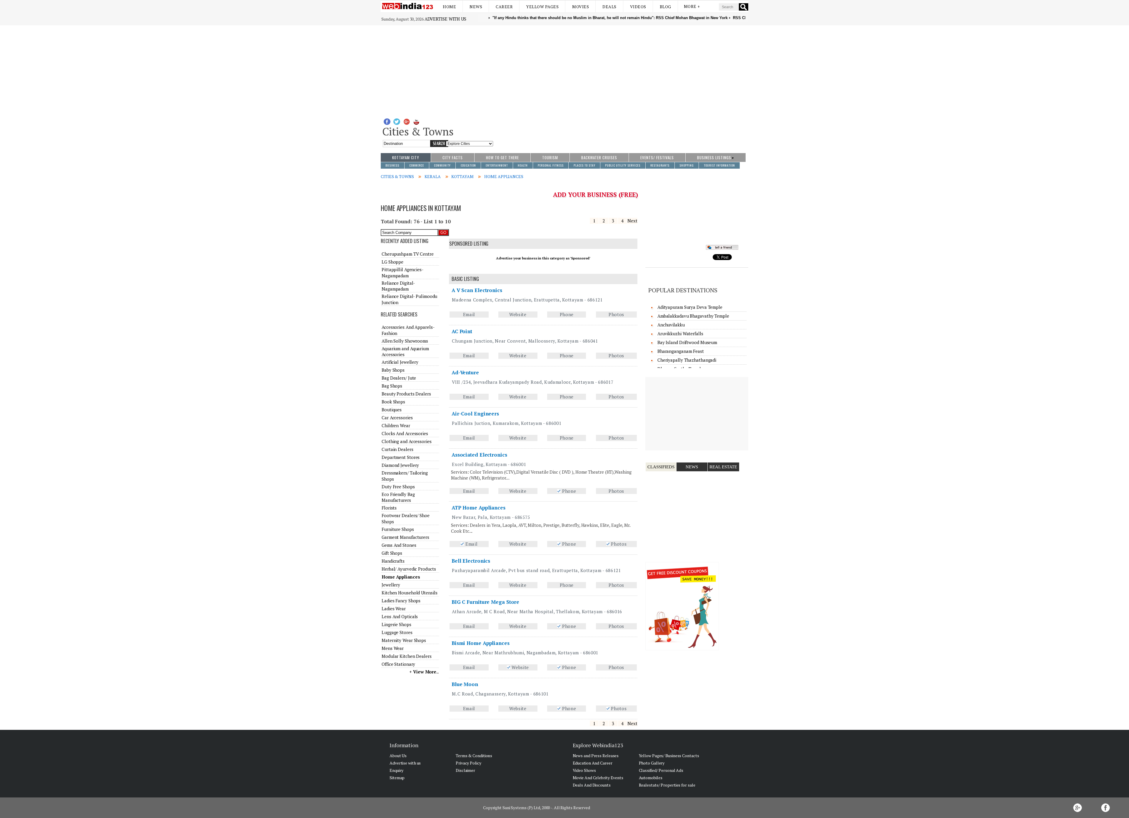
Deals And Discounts (592, 785)
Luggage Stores (397, 632)
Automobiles (650, 777)
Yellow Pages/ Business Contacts (669, 755)
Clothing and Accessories (407, 441)
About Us (398, 755)
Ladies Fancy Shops (401, 601)
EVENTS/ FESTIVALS (657, 157)
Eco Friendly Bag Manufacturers (398, 497)
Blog (665, 6)
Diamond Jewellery (400, 465)
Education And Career (592, 763)
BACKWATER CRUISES (599, 157)
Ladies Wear (394, 608)
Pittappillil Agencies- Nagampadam (402, 272)
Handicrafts (393, 561)
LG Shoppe (392, 262)
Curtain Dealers (397, 449)
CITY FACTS (452, 157)
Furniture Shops (398, 529)
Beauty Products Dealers (406, 394)
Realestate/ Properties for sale (667, 785)
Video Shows (584, 770)
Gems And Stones (399, 545)
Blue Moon (465, 684)
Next (632, 221)
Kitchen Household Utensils (409, 593)
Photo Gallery (652, 763)
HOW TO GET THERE (502, 157)
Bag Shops (392, 386)
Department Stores (401, 457)
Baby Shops (393, 370)
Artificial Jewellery (400, 362)
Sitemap (397, 777)
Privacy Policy (468, 763)
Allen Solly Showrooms (405, 341)
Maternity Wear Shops (404, 640)
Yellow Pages (542, 6)
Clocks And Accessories (405, 433)
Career (504, 6)
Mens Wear (393, 648)
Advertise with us (445, 19)
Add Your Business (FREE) (595, 194)
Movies (580, 6)
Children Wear (396, 425)
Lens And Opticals (400, 616)
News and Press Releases (596, 755)
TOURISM (550, 157)
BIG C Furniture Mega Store (485, 602)
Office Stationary (398, 664)
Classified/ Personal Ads (661, 770)
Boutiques (392, 410)
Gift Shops (392, 553)
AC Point (462, 331)
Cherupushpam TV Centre (408, 254)
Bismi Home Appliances (481, 643)
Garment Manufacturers (405, 537)
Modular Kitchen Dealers (407, 656)
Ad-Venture (465, 372)
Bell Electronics (471, 560)
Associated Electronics (479, 454)
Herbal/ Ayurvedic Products (409, 569)
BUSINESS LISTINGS (714, 157)
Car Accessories (397, 417)
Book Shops (393, 402)
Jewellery (391, 585)
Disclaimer (465, 770)
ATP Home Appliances (478, 507)
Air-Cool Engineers (475, 413)
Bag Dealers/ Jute (399, 378)
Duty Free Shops (398, 487)
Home (449, 6)
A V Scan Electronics (477, 290)
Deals (609, 6)
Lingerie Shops (396, 624)
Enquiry (396, 770)
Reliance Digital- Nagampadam (398, 286)
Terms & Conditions (474, 755)
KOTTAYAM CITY (405, 157)
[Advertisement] (564, 69)
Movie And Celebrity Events (598, 777)
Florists (389, 508)
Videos (638, 6)
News (476, 6)
